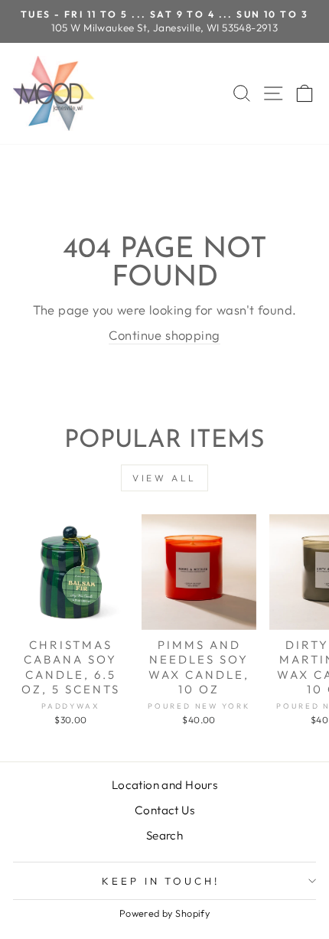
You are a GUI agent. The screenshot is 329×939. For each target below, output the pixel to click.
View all (164, 478)
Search (164, 835)
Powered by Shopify (164, 913)
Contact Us (164, 810)
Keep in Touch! (161, 881)
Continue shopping (164, 335)
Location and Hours (164, 785)
